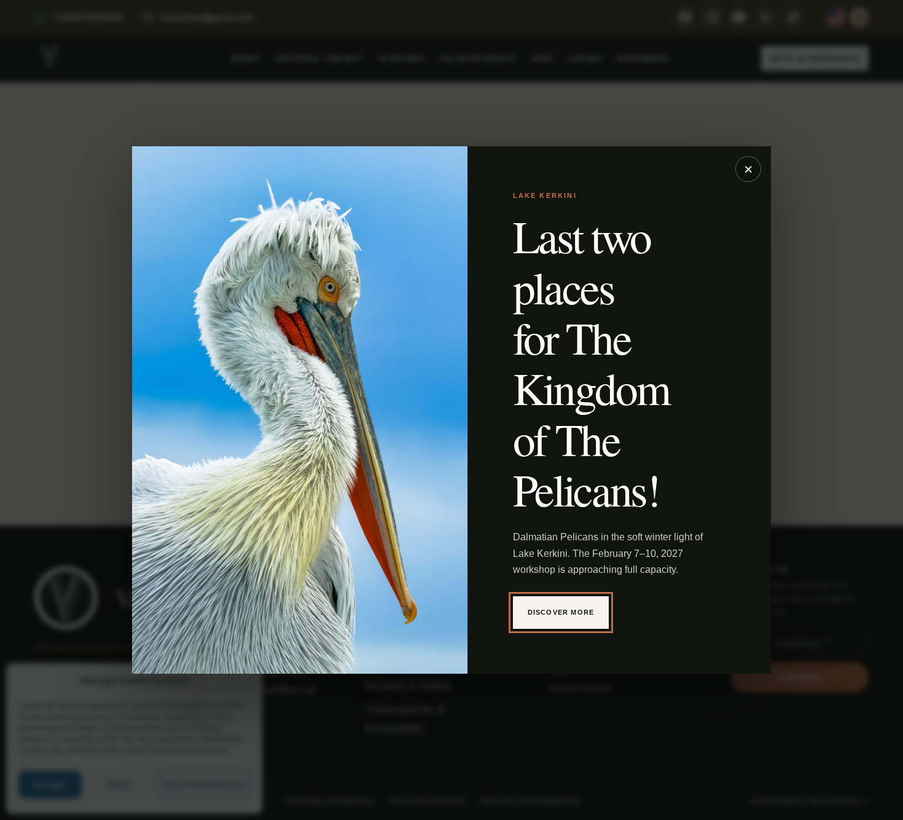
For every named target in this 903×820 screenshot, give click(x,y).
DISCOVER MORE (561, 612)
